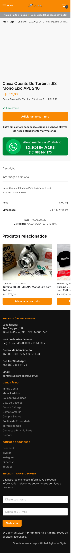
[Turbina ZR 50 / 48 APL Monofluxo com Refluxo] (27, 262)
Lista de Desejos (12, 402)
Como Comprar (12, 411)
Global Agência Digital (53, 543)
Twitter (7, 452)
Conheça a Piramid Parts (17, 430)
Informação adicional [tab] (16, 177)
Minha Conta (10, 388)
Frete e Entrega (12, 407)
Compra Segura (12, 416)
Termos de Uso (12, 425)
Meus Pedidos (11, 393)
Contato (7, 435)
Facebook (8, 448)
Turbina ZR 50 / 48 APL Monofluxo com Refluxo (27, 288)
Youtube (8, 466)
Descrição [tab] (9, 168)
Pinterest (8, 462)
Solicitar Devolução (14, 397)
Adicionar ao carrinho (35, 116)
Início (5, 21)
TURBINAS (21, 21)
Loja (12, 21)
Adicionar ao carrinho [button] (27, 301)
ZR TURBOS (20, 283)
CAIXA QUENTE (36, 21)
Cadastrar (12, 523)
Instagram (8, 457)
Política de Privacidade (16, 421)
